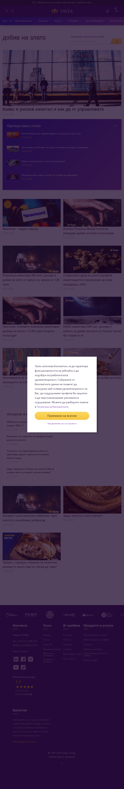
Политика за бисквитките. (53, 406)
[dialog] (62, 394)
